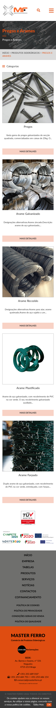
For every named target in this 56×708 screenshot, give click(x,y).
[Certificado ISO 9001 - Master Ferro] (28, 518)
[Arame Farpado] (28, 446)
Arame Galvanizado (28, 214)
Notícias (28, 585)
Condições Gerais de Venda (28, 616)
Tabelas (28, 567)
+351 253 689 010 (28, 674)
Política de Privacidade (28, 611)
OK (49, 705)
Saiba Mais (38, 705)
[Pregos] (28, 98)
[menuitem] (28, 555)
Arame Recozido (28, 301)
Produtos (28, 573)
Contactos (28, 591)
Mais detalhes (28, 151)
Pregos (28, 127)
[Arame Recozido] (28, 272)
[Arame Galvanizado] (28, 185)
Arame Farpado (28, 475)
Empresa (28, 561)
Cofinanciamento (28, 597)
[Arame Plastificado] (28, 359)
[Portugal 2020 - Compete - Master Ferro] (28, 535)
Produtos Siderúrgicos (26, 53)
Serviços (28, 579)
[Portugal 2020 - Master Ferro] (28, 542)
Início (5, 53)
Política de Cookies (28, 605)
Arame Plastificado (28, 388)
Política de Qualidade (28, 622)
